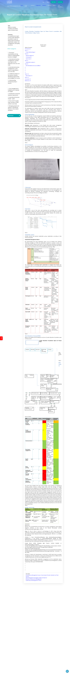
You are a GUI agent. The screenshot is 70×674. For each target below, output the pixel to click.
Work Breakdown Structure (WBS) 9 (33, 65)
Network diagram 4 (30, 55)
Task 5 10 (27, 74)
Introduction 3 (28, 48)
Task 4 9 (26, 64)
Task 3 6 (26, 60)
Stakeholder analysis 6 (30, 62)
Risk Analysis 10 (29, 75)
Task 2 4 (26, 53)
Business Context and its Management (34, 579)
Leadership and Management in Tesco (33, 580)
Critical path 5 (29, 57)
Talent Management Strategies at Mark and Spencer (36, 577)
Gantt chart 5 (28, 58)
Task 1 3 (26, 50)
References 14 (28, 80)
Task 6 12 (27, 77)
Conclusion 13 (28, 79)
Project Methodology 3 (30, 52)
